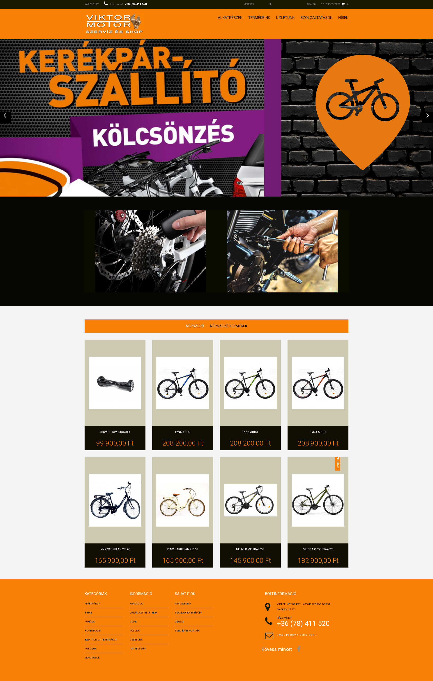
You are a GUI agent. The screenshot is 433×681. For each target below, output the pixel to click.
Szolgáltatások (316, 17)
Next (427, 117)
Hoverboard (93, 630)
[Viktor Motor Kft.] (114, 24)
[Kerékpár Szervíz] (150, 251)
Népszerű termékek (228, 326)
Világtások (92, 657)
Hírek (343, 17)
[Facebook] (299, 649)
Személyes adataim (187, 630)
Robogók (91, 648)
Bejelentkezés (330, 4)
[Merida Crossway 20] (318, 500)
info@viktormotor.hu (301, 634)
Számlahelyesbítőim (188, 612)
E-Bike (88, 612)
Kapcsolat (92, 4)
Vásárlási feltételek (143, 612)
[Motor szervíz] (282, 251)
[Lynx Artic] (182, 383)
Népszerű (195, 326)
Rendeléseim (183, 603)
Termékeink (259, 17)
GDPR (133, 621)
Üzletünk (285, 17)
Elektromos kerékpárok (101, 639)
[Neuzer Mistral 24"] (250, 500)
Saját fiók (185, 593)
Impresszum (138, 648)
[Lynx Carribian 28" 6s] (115, 500)
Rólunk (135, 630)
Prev (5, 117)
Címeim (179, 621)
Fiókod (311, 4)
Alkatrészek (230, 17)
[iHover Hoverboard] (115, 383)
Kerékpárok (92, 603)
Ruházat (90, 621)
